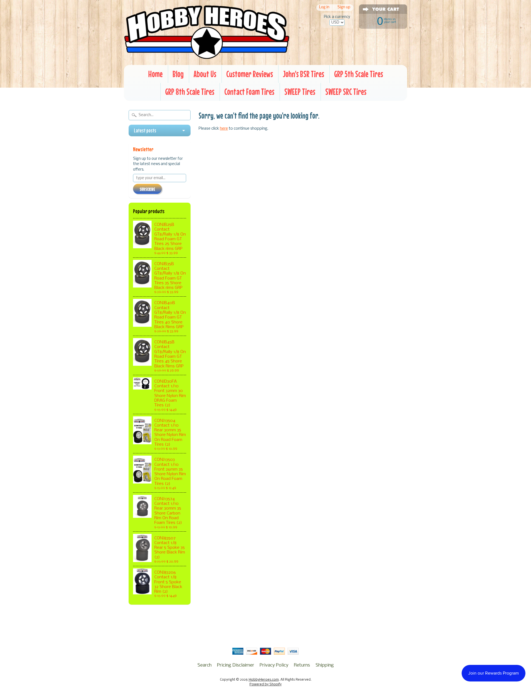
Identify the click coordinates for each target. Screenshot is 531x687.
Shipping (325, 665)
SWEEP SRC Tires (345, 92)
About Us (205, 74)
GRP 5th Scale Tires (358, 74)
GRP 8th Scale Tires (189, 92)
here (224, 129)
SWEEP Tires (299, 92)
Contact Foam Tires (249, 92)
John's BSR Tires (303, 74)
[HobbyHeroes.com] (207, 56)
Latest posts (145, 130)
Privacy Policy (274, 665)
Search (204, 665)
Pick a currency (337, 17)
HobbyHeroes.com (264, 679)
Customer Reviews (249, 74)
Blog (178, 74)
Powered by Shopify (265, 684)
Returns (302, 665)
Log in (324, 7)
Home (155, 74)
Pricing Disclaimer (235, 665)
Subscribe (147, 189)
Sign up (343, 7)
